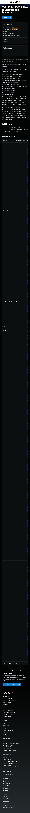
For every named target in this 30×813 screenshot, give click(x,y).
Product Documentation (10, 761)
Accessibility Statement (8, 807)
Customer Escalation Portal (11, 767)
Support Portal (7, 759)
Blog (4, 741)
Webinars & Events (8, 745)
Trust (4, 803)
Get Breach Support (8, 714)
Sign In (5, 757)
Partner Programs (8, 730)
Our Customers (7, 729)
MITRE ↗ (5, 50)
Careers (5, 734)
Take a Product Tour (9, 712)
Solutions (5, 704)
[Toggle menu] (27, 2)
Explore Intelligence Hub (12, 684)
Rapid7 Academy (7, 765)
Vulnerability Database (9, 749)
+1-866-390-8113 (8, 774)
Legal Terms (5, 796)
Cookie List (5, 805)
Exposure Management (9, 701)
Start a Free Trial (8, 710)
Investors (5, 732)
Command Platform (8, 699)
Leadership (6, 725)
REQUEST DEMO (7, 17)
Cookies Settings (6, 809)
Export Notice (6, 801)
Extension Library (8, 763)
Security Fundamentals (9, 750)
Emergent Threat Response (11, 743)
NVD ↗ (5, 53)
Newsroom (6, 727)
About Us (5, 723)
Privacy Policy (6, 798)
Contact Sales (7, 716)
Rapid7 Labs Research (9, 747)
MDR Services (7, 702)
